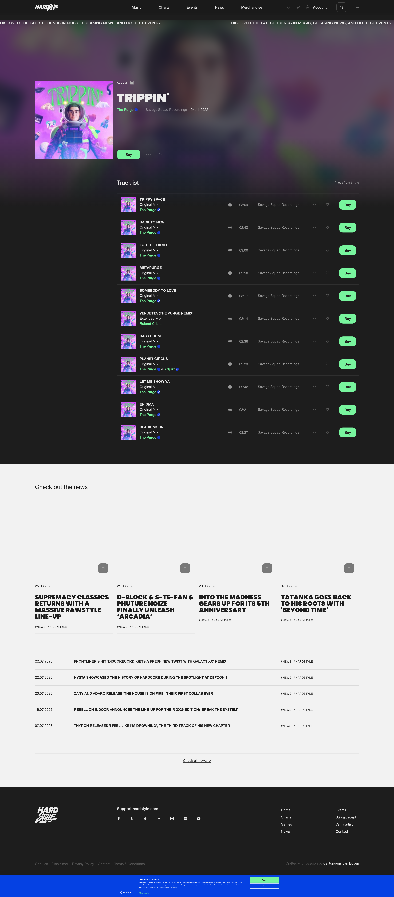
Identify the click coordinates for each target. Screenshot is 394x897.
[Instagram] (172, 819)
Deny (264, 886)
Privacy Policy (83, 864)
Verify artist (344, 824)
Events (192, 7)
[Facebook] (118, 819)
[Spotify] (185, 819)
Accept (264, 880)
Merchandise (251, 7)
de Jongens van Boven (341, 863)
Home (285, 810)
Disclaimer (60, 864)
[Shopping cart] (298, 7)
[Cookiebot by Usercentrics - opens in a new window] (126, 893)
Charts (164, 7)
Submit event (346, 817)
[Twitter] (132, 819)
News (219, 7)
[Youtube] (198, 819)
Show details (144, 893)
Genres (286, 824)
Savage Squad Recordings (166, 110)
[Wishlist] (289, 7)
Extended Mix (150, 318)
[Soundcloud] (158, 819)
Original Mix (149, 205)
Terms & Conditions (129, 864)
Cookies (41, 864)
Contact (342, 831)
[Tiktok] (145, 819)
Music (136, 7)
